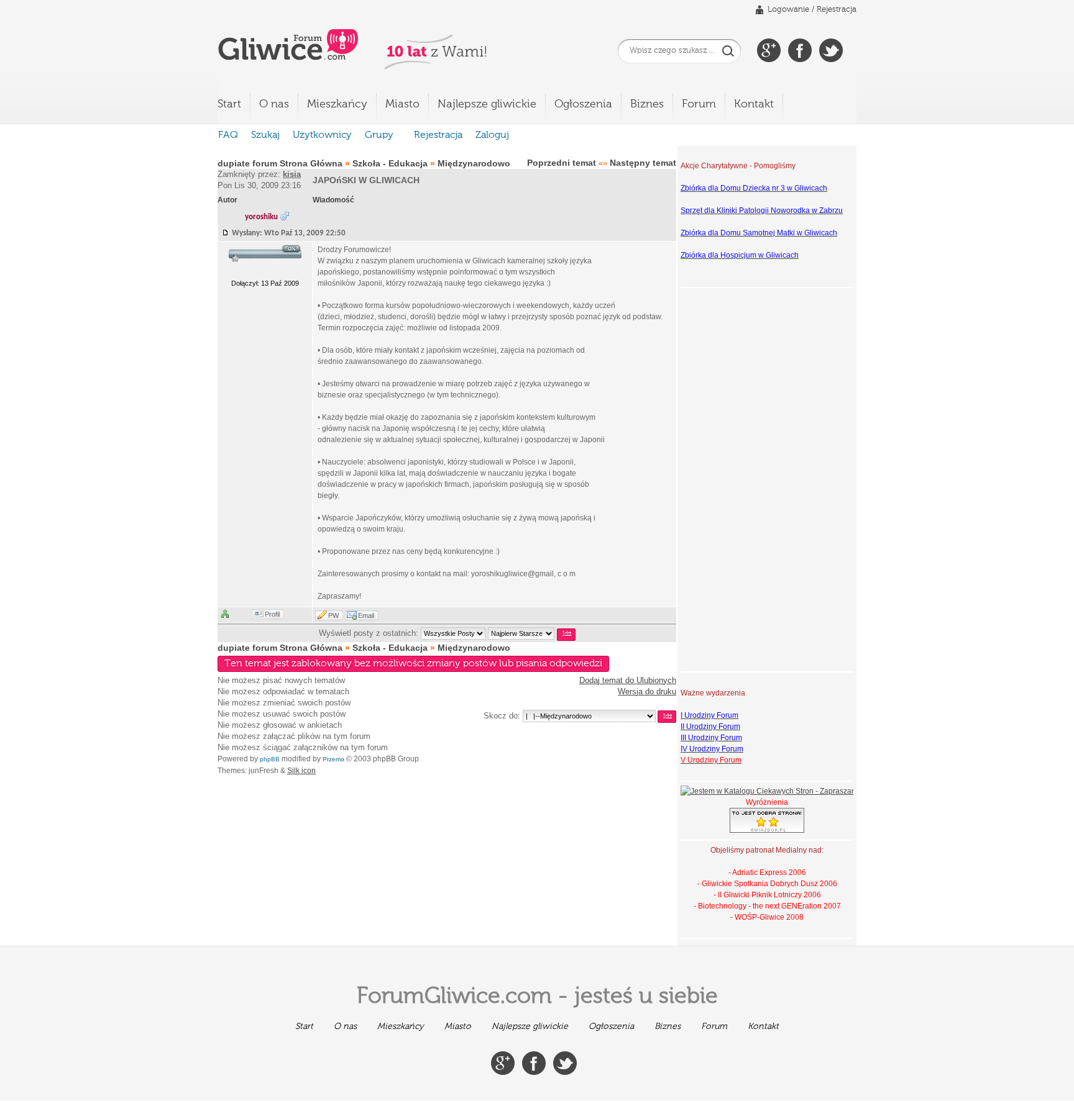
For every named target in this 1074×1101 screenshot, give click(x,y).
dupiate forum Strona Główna (280, 163)
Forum (699, 104)
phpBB (270, 759)
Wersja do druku (647, 691)
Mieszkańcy (337, 104)
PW (333, 615)
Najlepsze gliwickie (487, 104)
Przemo (333, 759)
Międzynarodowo (474, 163)
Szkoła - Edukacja (390, 163)
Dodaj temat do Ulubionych (627, 680)
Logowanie (788, 10)
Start (229, 104)
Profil (272, 614)
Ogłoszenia (583, 104)
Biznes (647, 104)
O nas (274, 104)
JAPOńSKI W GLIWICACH (366, 180)
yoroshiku (261, 217)
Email (366, 615)
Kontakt (754, 104)
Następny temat (643, 163)
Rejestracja (836, 10)
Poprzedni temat (561, 163)
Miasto (402, 104)
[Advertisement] (730, 478)
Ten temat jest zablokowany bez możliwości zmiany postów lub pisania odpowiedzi (413, 664)
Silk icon (301, 770)
